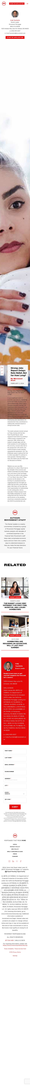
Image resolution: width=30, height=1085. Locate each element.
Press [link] (15, 854)
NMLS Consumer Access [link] (15, 851)
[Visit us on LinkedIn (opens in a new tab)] (13, 861)
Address (7, 778)
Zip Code (7, 799)
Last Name (8, 757)
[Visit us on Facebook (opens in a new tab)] (20, 861)
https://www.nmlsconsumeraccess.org (15, 945)
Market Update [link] (17, 389)
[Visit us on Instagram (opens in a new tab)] (9, 861)
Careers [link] (15, 856)
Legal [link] (15, 844)
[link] (4, 3)
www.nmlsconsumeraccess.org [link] (11, 914)
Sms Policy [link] (15, 849)
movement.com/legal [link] (9, 918)
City (6, 785)
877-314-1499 (9, 940)
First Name (8, 750)
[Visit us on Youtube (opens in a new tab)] (17, 861)
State (6, 792)
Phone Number (9, 771)
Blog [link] (9, 389)
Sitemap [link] (15, 955)
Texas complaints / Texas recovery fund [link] (15, 948)
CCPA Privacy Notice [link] (15, 952)
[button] (27, 3)
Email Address (9, 764)
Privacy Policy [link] (15, 846)
